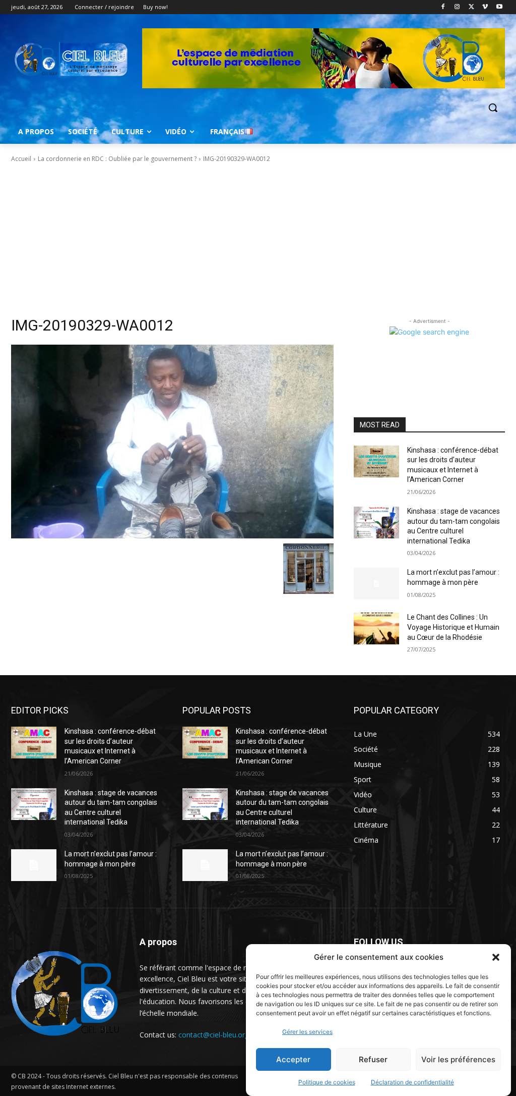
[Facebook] (443, 7)
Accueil (21, 158)
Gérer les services (307, 1031)
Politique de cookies (326, 1082)
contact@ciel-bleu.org (213, 1034)
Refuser (373, 1059)
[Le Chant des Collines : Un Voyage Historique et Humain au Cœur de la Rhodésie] (376, 628)
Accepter (293, 1059)
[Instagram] (457, 7)
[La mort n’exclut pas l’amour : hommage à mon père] (376, 583)
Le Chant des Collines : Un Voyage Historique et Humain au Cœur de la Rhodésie (453, 627)
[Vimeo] (485, 7)
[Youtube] (499, 7)
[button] (496, 957)
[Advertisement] (258, 239)
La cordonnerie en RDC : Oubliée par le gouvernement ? (117, 158)
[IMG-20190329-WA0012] (172, 441)
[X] (471, 7)
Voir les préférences (458, 1059)
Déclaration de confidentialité (412, 1082)
